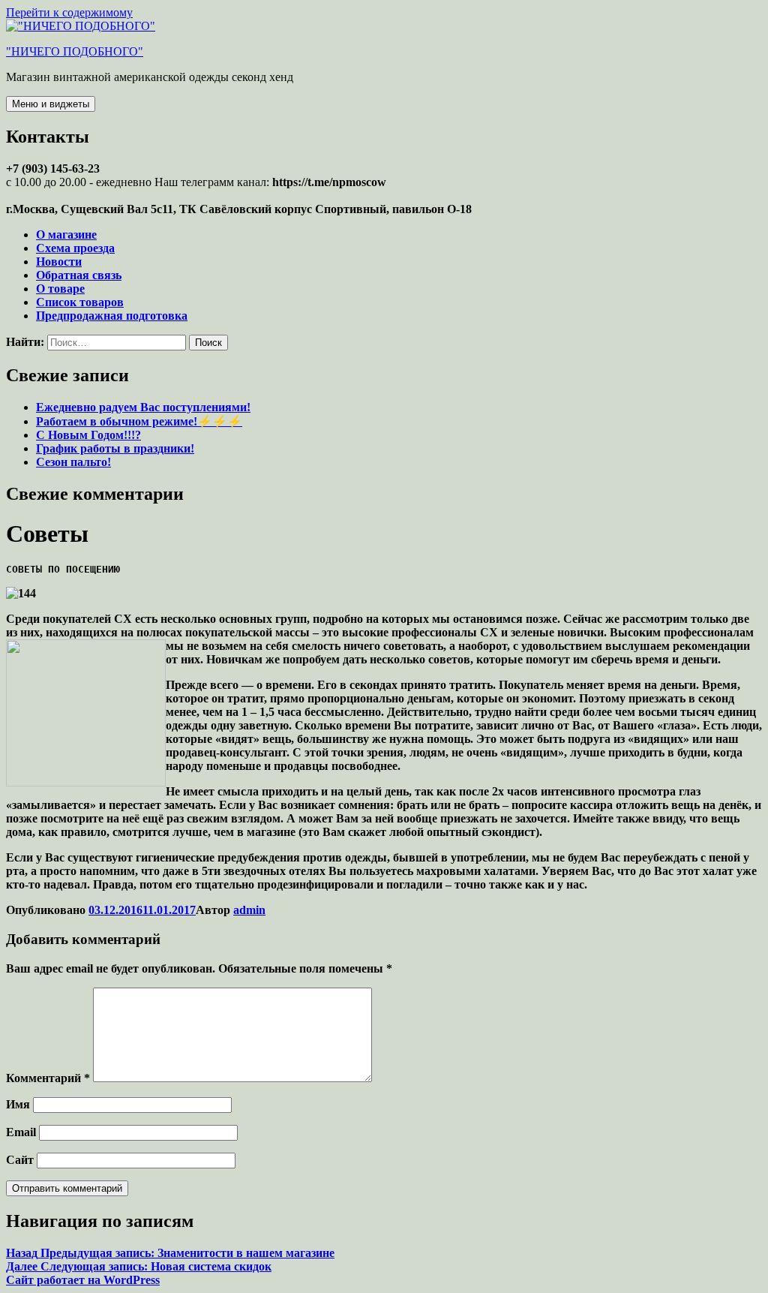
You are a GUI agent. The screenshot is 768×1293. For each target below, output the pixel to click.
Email (21, 1132)
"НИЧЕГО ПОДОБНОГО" (74, 51)
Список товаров (80, 302)
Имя (18, 1104)
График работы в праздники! (115, 448)
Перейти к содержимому (69, 12)
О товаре (60, 288)
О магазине (66, 234)
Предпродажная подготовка (112, 315)
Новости (59, 261)
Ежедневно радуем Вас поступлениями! (143, 407)
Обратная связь (79, 275)
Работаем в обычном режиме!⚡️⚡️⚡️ (139, 421)
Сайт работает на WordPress (83, 1279)
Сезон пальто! (73, 462)
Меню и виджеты (50, 104)
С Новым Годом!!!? (88, 434)
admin (249, 910)
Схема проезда (75, 248)
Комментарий (48, 1078)
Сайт (20, 1159)
